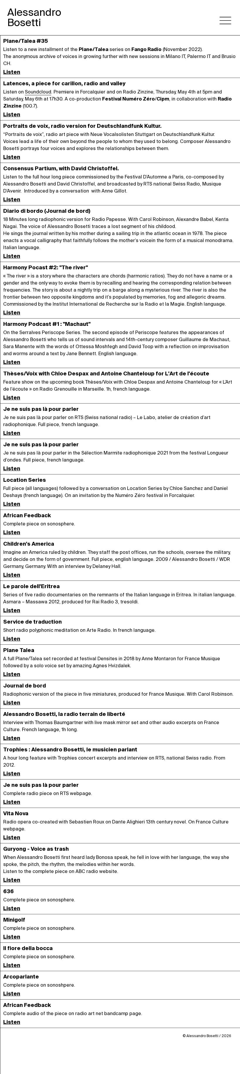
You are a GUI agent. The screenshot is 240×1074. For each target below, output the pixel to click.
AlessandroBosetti (34, 17)
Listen (11, 72)
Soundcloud (38, 92)
